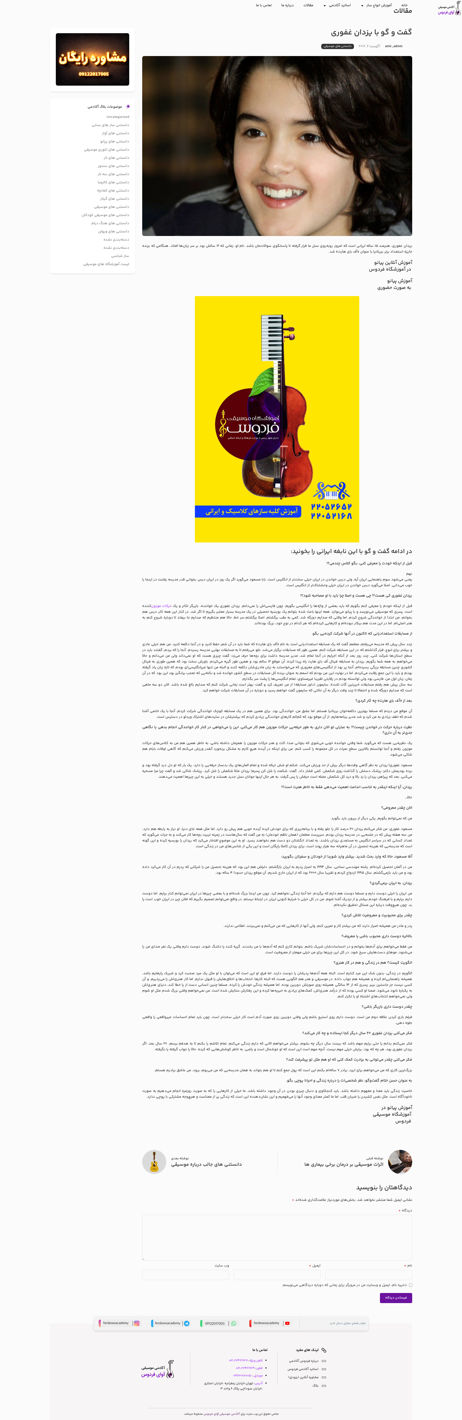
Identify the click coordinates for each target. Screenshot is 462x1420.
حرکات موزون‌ (161, 606)
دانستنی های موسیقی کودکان (105, 215)
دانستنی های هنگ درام (110, 223)
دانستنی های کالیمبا (113, 182)
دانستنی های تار (116, 158)
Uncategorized (118, 117)
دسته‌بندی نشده (116, 239)
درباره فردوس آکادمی (304, 1360)
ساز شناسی (120, 256)
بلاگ (316, 1385)
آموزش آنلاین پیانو (393, 263)
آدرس (259, 1383)
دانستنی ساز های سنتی (110, 125)
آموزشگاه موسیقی (392, 1114)
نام (408, 1266)
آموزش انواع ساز (379, 5)
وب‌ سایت (222, 1265)
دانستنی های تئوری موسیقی (106, 150)
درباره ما (287, 5)
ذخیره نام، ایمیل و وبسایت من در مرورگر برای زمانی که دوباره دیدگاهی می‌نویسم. (344, 1285)
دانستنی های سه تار (113, 174)
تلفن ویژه (256, 1360)
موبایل (258, 1375)
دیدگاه (405, 1211)
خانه (404, 5)
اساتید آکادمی (340, 5)
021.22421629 (245, 1368)
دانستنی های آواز (115, 133)
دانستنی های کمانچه (113, 190)
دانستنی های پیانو (114, 141)
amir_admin (394, 46)
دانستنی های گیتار (114, 199)
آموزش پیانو (399, 281)
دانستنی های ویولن (113, 231)
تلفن (259, 1368)
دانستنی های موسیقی (338, 46)
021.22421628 (238, 1360)
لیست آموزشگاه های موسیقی (106, 264)
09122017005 (242, 1375)
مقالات (308, 5)
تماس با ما (264, 5)
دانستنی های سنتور (113, 166)
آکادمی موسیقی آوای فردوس (222, 1414)
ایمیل (315, 1266)
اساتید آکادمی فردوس (303, 1369)
